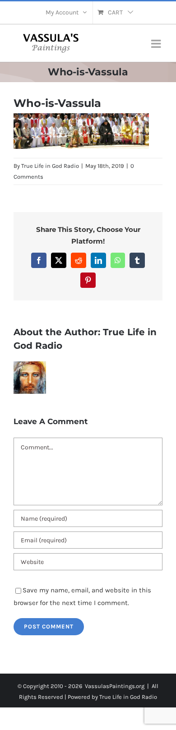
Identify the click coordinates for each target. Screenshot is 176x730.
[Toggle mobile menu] (156, 43)
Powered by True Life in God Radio (112, 696)
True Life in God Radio (50, 165)
